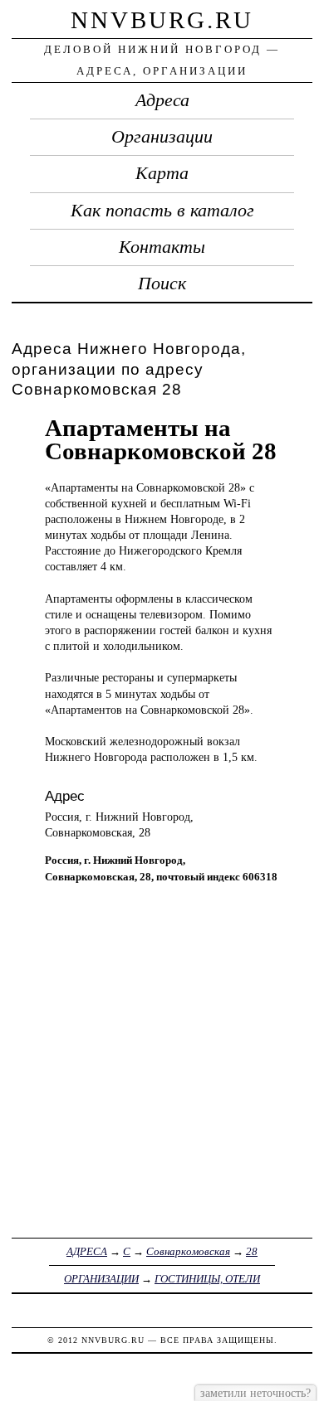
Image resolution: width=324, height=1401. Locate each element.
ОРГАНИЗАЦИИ (101, 1279)
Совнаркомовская (188, 1251)
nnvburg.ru (162, 20)
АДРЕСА (86, 1251)
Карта (162, 173)
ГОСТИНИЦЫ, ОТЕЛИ (207, 1279)
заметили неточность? (255, 1392)
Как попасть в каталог (162, 211)
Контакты (162, 247)
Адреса (162, 100)
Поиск (162, 283)
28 (252, 1251)
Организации (162, 137)
